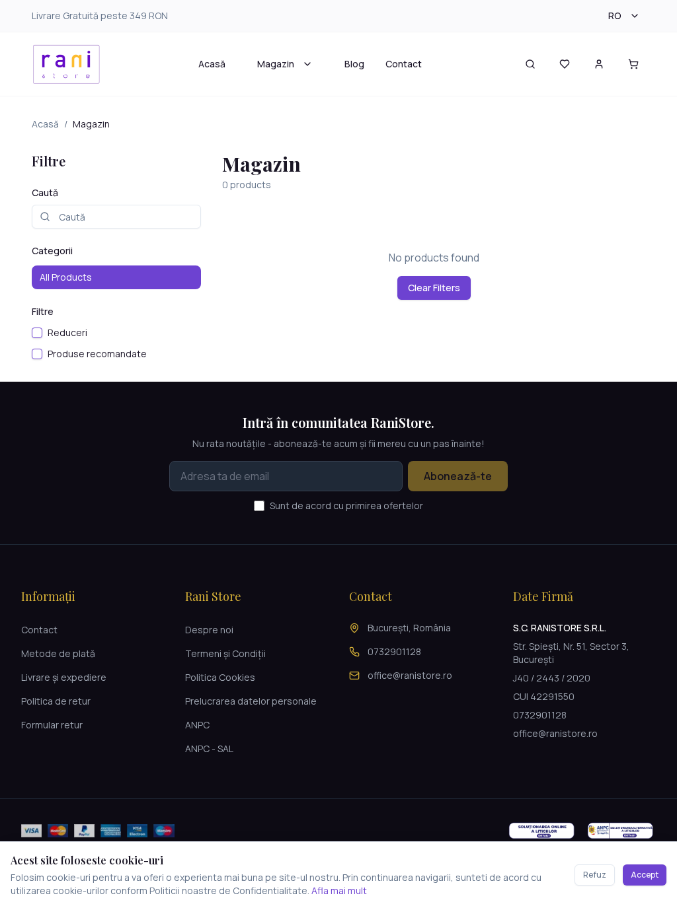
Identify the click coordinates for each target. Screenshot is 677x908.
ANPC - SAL (209, 748)
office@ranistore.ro (410, 675)
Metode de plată (58, 653)
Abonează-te (458, 476)
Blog (354, 63)
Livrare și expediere (63, 677)
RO (614, 15)
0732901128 (394, 651)
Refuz (594, 874)
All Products (66, 277)
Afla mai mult (339, 890)
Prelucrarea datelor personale (251, 701)
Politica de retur (56, 701)
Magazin (275, 63)
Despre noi (209, 629)
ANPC (197, 724)
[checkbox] (37, 333)
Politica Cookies (220, 677)
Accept (644, 874)
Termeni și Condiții (225, 653)
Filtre (43, 311)
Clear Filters (434, 287)
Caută (45, 192)
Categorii (52, 250)
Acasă (211, 63)
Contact (403, 63)
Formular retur (52, 724)
